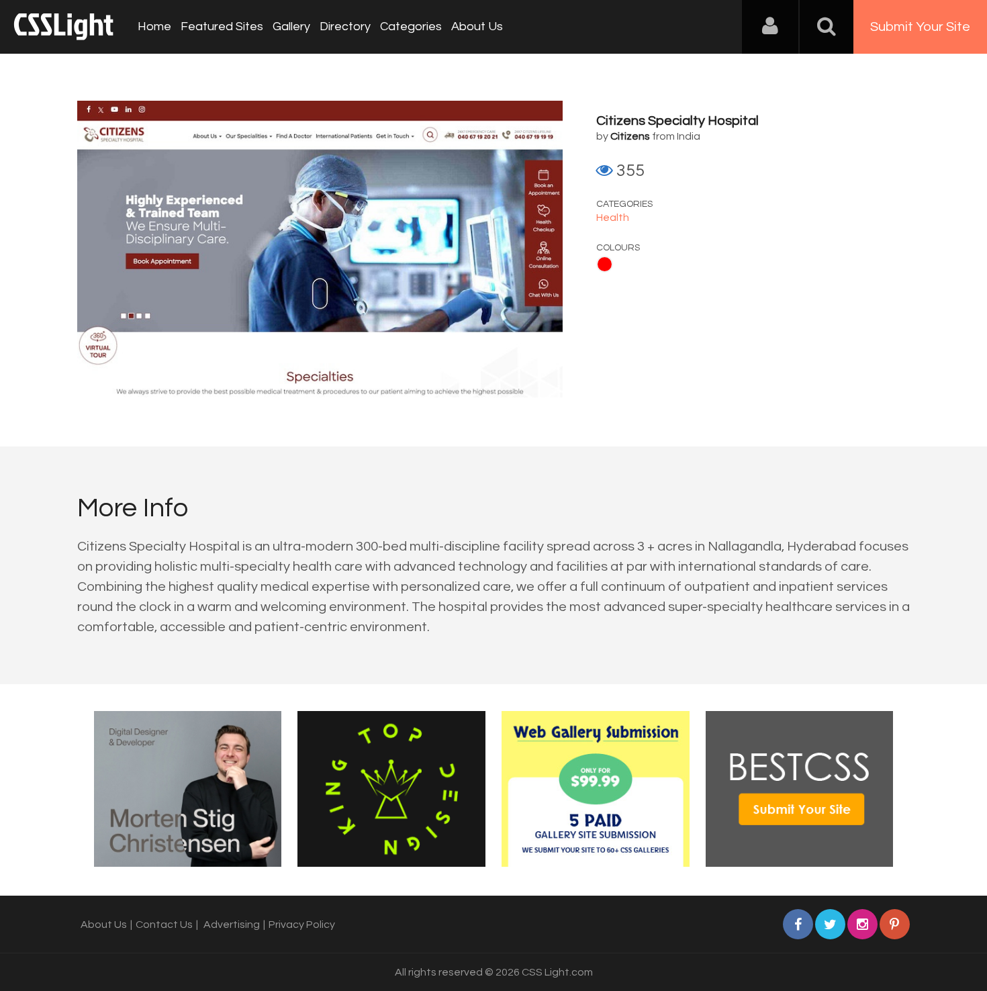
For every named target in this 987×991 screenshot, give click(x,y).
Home (154, 26)
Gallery (291, 26)
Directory (345, 26)
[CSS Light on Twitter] (830, 924)
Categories (411, 26)
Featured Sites (222, 26)
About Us (477, 26)
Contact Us (164, 924)
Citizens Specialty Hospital (677, 121)
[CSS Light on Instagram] (862, 924)
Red (604, 264)
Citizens (630, 136)
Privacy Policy (302, 924)
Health (612, 217)
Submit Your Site (920, 27)
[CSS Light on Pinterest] (895, 924)
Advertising (231, 924)
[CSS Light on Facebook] (798, 924)
